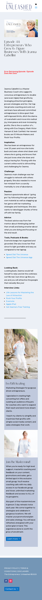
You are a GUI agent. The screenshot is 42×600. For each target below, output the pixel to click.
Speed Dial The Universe (17, 254)
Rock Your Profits (14, 298)
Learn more (12, 539)
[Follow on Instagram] (10, 581)
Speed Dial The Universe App (19, 257)
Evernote (10, 301)
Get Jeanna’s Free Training (18, 307)
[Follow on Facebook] (6, 581)
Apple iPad (11, 304)
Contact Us (10, 589)
